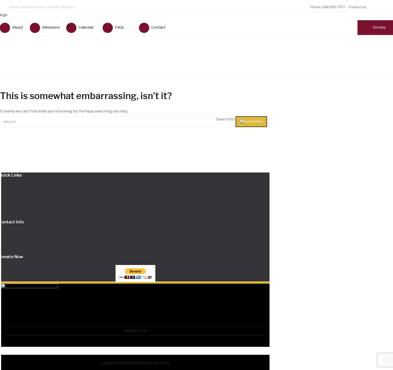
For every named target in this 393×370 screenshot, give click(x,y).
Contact (158, 27)
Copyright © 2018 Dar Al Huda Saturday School (135, 363)
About (7, 186)
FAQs (119, 27)
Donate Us (10, 210)
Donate (379, 27)
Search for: (226, 119)
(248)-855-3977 (135, 331)
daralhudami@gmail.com (20, 244)
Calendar (86, 27)
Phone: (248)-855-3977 (19, 238)
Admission (50, 27)
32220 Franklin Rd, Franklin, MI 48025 (30, 233)
